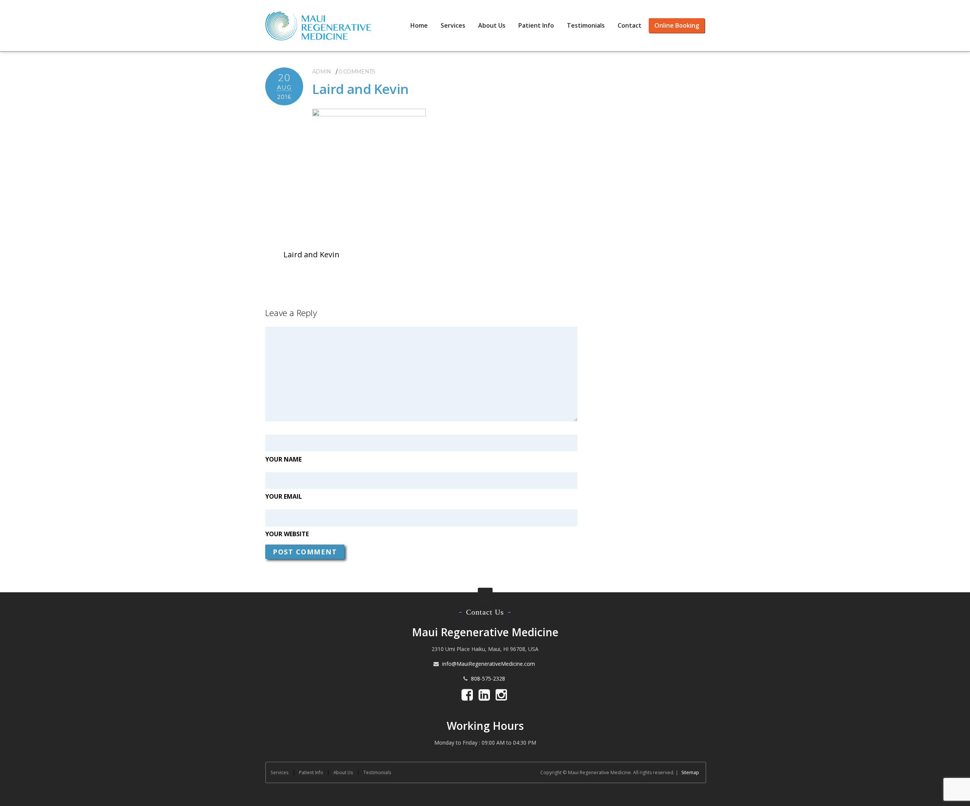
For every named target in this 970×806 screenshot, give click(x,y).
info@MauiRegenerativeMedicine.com (488, 663)
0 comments (357, 71)
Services (453, 25)
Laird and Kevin (360, 89)
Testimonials (586, 25)
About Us (491, 25)
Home (419, 25)
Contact (629, 25)
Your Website (287, 534)
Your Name (283, 459)
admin (321, 71)
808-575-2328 (488, 678)
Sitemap (690, 772)
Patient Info (536, 25)
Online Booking (676, 25)
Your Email (283, 496)
